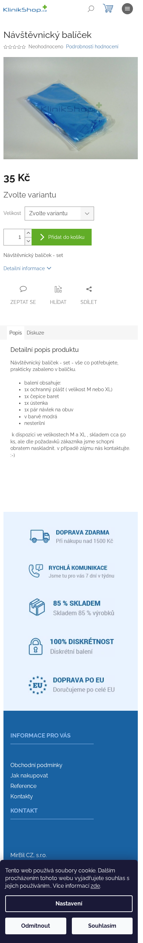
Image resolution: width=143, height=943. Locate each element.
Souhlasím (102, 925)
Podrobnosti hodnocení (92, 46)
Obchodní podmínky (36, 765)
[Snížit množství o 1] (28, 241)
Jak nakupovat (29, 775)
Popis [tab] (15, 333)
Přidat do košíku (66, 237)
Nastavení (69, 903)
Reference (23, 786)
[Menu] (127, 9)
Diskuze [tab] (35, 333)
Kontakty (21, 796)
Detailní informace (24, 268)
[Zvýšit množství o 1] (28, 233)
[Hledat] (91, 9)
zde (95, 885)
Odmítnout (35, 925)
